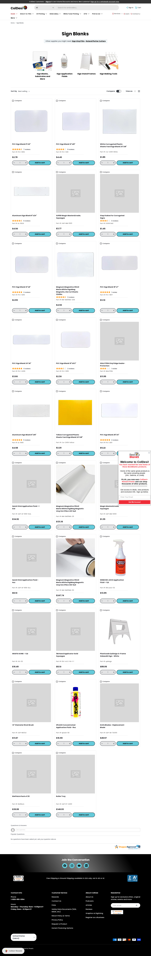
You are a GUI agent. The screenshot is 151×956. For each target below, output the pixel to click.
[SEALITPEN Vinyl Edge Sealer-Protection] (119, 341)
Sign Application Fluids (65, 75)
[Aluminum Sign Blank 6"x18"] (31, 412)
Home (13, 23)
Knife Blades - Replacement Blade (112, 726)
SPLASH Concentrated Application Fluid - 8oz (66, 726)
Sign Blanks (20, 23)
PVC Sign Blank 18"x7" (109, 287)
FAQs (54, 905)
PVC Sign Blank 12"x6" (21, 287)
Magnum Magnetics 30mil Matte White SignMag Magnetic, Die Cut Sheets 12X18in (67, 291)
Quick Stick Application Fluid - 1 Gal (25, 507)
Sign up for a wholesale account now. (105, 2)
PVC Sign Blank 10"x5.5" (66, 363)
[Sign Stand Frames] (86, 61)
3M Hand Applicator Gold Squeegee (67, 654)
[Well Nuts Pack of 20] (31, 774)
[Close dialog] (149, 453)
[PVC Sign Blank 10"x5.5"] (75, 341)
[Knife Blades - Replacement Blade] (119, 702)
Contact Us (56, 901)
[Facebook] (64, 865)
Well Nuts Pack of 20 (21, 796)
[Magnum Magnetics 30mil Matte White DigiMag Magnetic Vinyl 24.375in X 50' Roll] (75, 557)
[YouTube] (79, 865)
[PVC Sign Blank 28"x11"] (119, 412)
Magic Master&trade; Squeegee (109, 507)
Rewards (55, 897)
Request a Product (59, 924)
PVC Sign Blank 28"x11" (109, 435)
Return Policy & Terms (61, 916)
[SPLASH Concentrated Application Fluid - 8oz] (75, 702)
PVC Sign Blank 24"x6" (21, 363)
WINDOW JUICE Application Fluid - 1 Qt (112, 581)
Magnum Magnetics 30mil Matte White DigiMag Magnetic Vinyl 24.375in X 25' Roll (70, 508)
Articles (89, 905)
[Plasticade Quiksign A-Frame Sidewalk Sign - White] (119, 631)
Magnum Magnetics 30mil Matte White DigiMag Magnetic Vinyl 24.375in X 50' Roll (70, 582)
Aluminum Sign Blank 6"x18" (24, 435)
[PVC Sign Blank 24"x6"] (31, 341)
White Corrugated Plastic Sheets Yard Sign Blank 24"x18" (113, 145)
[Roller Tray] (75, 774)
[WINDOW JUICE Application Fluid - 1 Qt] (119, 557)
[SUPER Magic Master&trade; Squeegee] (75, 193)
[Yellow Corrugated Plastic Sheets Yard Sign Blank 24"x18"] (75, 412)
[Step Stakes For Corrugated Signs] (119, 193)
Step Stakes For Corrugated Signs (112, 216)
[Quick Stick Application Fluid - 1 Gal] (31, 484)
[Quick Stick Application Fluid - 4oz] (31, 557)
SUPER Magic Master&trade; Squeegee (68, 216)
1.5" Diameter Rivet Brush (23, 725)
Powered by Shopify (27, 948)
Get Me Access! (135, 502)
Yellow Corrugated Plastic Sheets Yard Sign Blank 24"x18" (69, 436)
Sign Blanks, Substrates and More (42, 76)
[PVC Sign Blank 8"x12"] (31, 122)
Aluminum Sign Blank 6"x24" (24, 215)
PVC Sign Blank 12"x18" (65, 144)
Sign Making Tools (108, 73)
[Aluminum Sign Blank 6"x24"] (31, 193)
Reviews (89, 909)
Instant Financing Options (62, 928)
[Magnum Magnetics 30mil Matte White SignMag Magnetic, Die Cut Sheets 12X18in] (75, 264)
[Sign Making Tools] (108, 61)
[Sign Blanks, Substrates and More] (42, 61)
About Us (89, 897)
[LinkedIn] (86, 865)
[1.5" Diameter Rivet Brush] (31, 702)
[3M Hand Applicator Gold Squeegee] (75, 631)
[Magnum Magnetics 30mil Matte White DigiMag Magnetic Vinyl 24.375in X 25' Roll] (75, 484)
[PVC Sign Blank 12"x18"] (75, 122)
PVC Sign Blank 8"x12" (21, 144)
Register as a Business (95, 917)
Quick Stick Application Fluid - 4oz (25, 581)
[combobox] (76, 7)
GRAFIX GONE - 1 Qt (20, 653)
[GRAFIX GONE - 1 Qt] (31, 631)
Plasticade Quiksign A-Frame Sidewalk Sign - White (113, 654)
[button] (138, 7)
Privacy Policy (57, 920)
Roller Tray (61, 796)
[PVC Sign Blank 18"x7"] (119, 264)
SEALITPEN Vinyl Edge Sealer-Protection (112, 364)
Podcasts (90, 901)
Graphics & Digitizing (94, 913)
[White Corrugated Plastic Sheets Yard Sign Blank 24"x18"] (119, 122)
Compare (111, 91)
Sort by (14, 91)
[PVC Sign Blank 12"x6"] (31, 264)
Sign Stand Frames (86, 73)
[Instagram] (71, 865)
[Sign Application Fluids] (64, 61)
